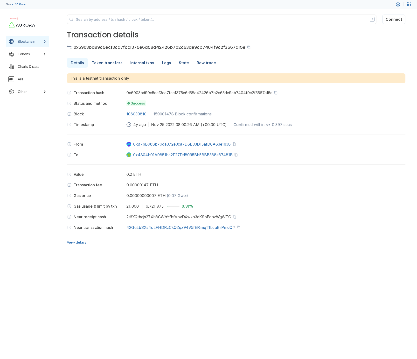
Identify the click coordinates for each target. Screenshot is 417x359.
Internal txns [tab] (142, 62)
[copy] (249, 47)
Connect (394, 19)
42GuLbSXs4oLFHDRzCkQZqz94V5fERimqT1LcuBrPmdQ (179, 227)
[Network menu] (408, 4)
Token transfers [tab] (107, 62)
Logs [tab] (166, 62)
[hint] (69, 92)
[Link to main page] (23, 25)
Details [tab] (77, 62)
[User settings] (398, 4)
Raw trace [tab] (206, 62)
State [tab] (184, 62)
